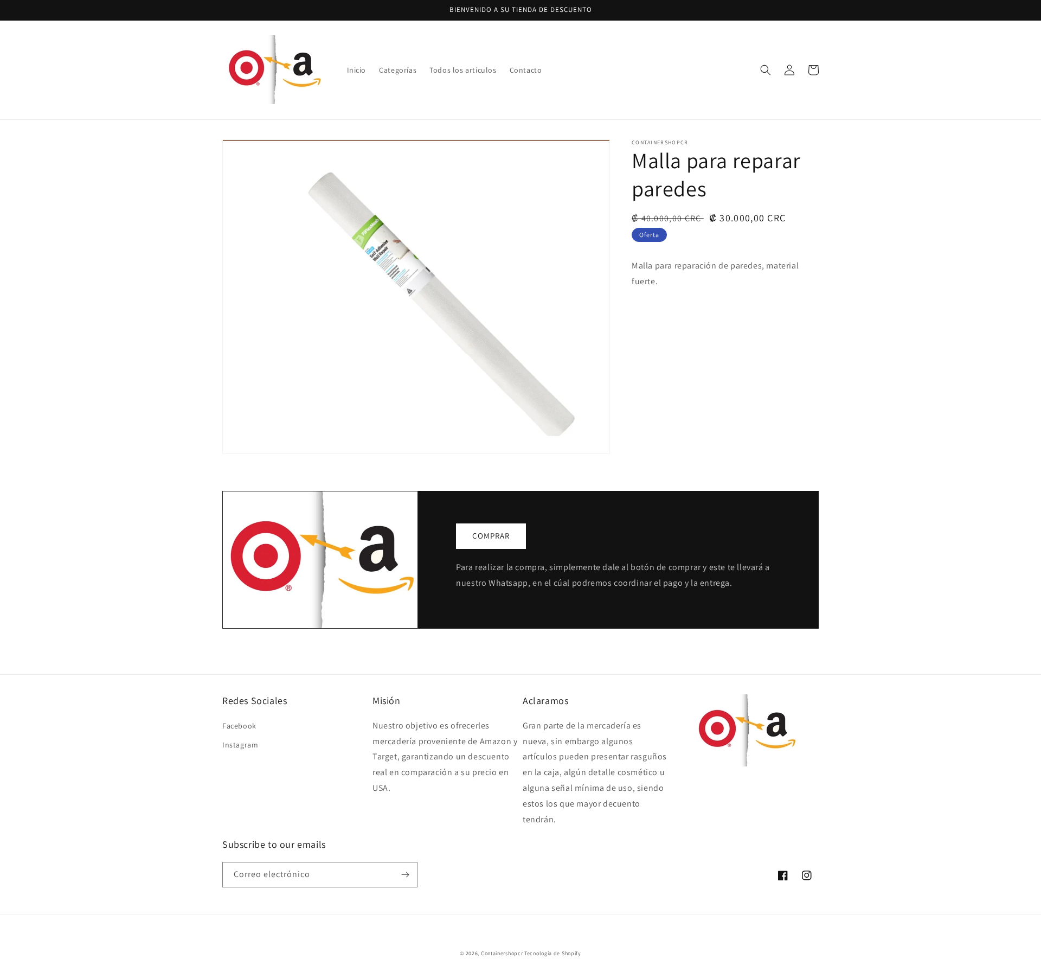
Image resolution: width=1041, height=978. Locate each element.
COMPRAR (491, 535)
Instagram (240, 745)
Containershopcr (502, 953)
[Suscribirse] (405, 874)
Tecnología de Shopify (552, 953)
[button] (765, 70)
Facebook (239, 726)
